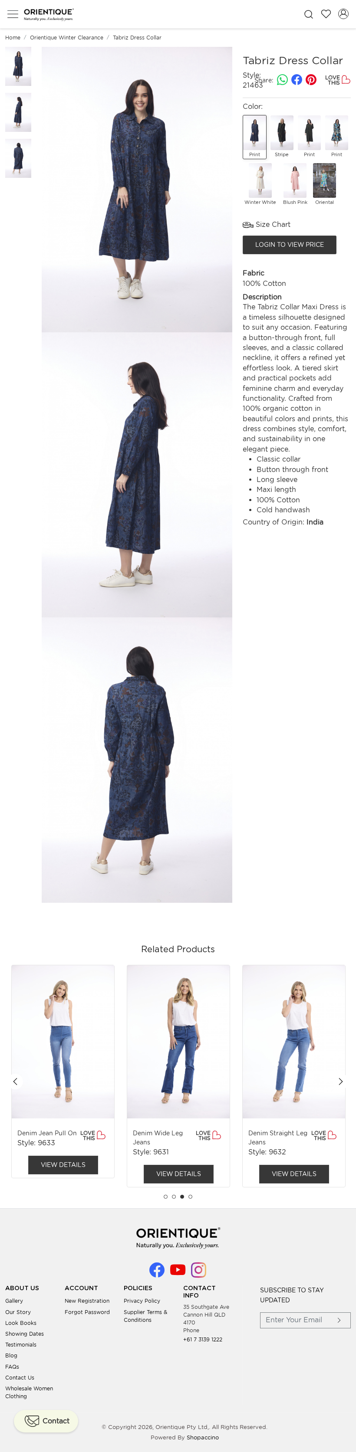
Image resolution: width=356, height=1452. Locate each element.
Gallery (14, 1301)
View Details (63, 1164)
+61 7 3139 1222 (202, 1339)
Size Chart (272, 224)
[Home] (49, 14)
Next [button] (341, 1081)
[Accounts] (343, 14)
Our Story (18, 1312)
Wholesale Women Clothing (29, 1392)
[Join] (339, 1320)
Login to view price (289, 244)
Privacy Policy (142, 1301)
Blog (11, 1355)
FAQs (12, 1367)
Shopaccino (203, 1437)
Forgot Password (87, 1312)
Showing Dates (24, 1334)
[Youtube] (177, 1273)
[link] (308, 14)
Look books (20, 1323)
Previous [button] (15, 1081)
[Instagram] (198, 1273)
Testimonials (20, 1344)
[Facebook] (157, 1273)
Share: (264, 80)
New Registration (87, 1301)
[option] (63, 1071)
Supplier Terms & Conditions (145, 1316)
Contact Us (19, 1377)
